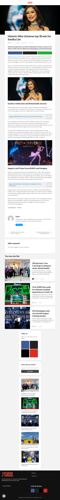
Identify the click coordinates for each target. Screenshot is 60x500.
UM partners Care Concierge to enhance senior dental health (41, 265)
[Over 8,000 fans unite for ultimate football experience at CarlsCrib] (17, 294)
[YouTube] (34, 353)
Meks (31, 497)
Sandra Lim (16, 57)
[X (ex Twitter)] (34, 345)
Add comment (24, 42)
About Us (34, 473)
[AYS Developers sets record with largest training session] (17, 317)
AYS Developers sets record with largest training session (41, 313)
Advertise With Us (6, 486)
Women (19, 207)
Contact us (34, 476)
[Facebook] (25, 345)
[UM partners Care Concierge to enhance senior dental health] (17, 270)
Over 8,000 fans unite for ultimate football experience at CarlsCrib (42, 289)
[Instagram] (25, 353)
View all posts (19, 224)
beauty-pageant (12, 207)
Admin (11, 42)
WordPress (40, 497)
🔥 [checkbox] (4, 496)
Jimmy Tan (36, 278)
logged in (16, 247)
